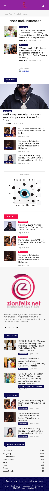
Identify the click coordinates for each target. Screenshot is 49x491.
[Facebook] (6, 328)
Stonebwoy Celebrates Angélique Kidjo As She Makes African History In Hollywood (28, 144)
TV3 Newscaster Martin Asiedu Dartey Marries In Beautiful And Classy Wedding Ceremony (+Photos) (31, 362)
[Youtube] (17, 328)
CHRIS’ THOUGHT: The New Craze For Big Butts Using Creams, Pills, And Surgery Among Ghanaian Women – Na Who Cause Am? (30, 379)
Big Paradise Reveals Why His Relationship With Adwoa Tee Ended (31, 130)
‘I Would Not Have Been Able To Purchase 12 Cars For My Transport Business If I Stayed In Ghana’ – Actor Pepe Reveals (33, 34)
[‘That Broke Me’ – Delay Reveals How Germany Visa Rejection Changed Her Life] (10, 159)
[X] (13, 328)
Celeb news (7, 111)
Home (6, 14)
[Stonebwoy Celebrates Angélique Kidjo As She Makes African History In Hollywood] (10, 145)
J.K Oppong (7, 123)
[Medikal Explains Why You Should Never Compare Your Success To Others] (24, 96)
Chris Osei (23, 40)
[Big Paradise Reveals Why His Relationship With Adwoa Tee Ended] (10, 132)
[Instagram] (9, 328)
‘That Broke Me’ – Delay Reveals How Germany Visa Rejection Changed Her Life (30, 157)
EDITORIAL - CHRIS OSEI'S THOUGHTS (31, 386)
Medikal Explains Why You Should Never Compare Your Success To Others (22, 117)
